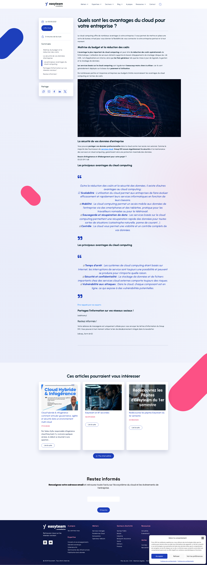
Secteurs (108, 4)
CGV (130, 561)
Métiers (83, 4)
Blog (118, 4)
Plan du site (124, 561)
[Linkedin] (45, 542)
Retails (119, 533)
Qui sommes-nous (74, 530)
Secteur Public (121, 531)
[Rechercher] (160, 4)
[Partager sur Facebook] (54, 91)
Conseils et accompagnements (78, 542)
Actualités (144, 531)
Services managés (98, 531)
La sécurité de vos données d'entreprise (54, 57)
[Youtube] (51, 542)
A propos (129, 4)
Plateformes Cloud (98, 533)
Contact (152, 4)
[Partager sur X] (65, 91)
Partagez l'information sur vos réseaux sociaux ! (55, 69)
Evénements (145, 533)
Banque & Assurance (124, 538)
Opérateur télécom (98, 538)
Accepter (159, 556)
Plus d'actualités (104, 456)
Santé (119, 541)
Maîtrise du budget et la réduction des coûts (52, 51)
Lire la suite (48, 445)
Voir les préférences (195, 556)
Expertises (95, 4)
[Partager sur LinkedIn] (59, 91)
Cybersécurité (72, 547)
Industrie (120, 536)
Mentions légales (139, 561)
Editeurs (119, 544)
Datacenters (96, 536)
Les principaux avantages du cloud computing (55, 63)
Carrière (144, 545)
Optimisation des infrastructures (79, 550)
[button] (203, 538)
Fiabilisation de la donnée (76, 552)
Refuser (176, 556)
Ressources (140, 4)
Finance (119, 546)
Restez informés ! (50, 74)
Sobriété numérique (74, 545)
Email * (103, 494)
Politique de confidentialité (168, 561)
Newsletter (145, 547)
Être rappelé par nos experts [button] (89, 305)
